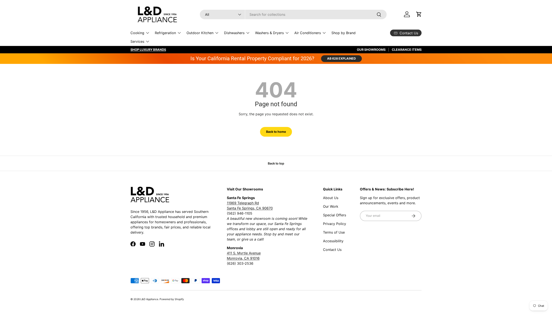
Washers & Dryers (269, 33)
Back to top (276, 163)
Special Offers (334, 215)
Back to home (276, 131)
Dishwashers (234, 33)
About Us (330, 198)
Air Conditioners (307, 33)
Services (137, 41)
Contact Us (332, 249)
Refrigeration (165, 33)
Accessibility (333, 241)
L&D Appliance (149, 299)
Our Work (330, 206)
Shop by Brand (343, 33)
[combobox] (293, 14)
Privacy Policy (334, 224)
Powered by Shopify (172, 299)
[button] (419, 14)
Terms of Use (334, 232)
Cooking (137, 33)
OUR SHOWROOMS (371, 49)
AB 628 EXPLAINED (341, 58)
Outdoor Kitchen (200, 33)
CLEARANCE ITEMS (407, 49)
